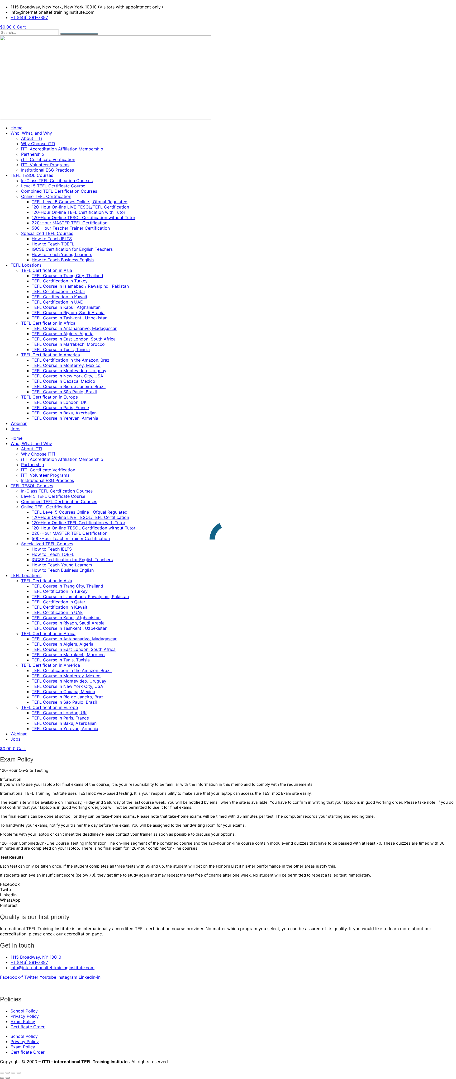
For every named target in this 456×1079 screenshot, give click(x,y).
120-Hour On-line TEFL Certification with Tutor (78, 212)
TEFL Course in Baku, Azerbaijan (64, 412)
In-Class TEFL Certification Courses (57, 180)
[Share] (13, 1072)
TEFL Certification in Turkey (60, 280)
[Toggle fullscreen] (8, 1072)
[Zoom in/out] (2, 1072)
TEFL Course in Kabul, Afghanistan (66, 307)
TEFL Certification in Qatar (58, 291)
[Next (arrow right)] (8, 1078)
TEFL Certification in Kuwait (59, 296)
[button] (228, 884)
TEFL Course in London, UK (59, 402)
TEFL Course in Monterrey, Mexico (66, 365)
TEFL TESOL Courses (32, 175)
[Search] (79, 34)
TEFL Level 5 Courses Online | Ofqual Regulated (79, 201)
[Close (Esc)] (19, 1072)
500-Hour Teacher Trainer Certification (71, 228)
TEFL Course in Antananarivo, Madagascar (74, 328)
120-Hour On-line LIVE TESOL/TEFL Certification (80, 207)
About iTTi (31, 138)
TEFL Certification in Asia (46, 270)
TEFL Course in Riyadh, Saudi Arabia (68, 312)
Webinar (19, 423)
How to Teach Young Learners (62, 254)
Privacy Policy (25, 1016)
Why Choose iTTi (38, 143)
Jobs (15, 428)
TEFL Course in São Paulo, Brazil (64, 391)
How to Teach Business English (63, 259)
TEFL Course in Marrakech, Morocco (68, 344)
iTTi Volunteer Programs (45, 164)
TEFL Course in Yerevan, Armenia (65, 418)
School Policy (24, 1011)
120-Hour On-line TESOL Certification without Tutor (83, 217)
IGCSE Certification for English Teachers (72, 249)
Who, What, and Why (31, 133)
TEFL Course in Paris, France (60, 407)
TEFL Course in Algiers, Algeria (62, 333)
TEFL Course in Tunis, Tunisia (61, 349)
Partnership (32, 154)
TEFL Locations (26, 265)
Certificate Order (28, 1026)
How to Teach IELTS (52, 238)
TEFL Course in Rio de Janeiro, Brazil (69, 386)
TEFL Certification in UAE (57, 302)
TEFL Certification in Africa (48, 323)
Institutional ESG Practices (47, 170)
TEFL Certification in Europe (49, 397)
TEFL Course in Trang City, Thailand (67, 275)
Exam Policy (23, 1021)
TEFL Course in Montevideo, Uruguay (69, 370)
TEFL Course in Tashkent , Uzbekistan (69, 317)
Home (16, 127)
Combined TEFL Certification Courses (59, 191)
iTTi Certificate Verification (48, 159)
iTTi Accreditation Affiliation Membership (62, 149)
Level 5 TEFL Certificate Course (53, 185)
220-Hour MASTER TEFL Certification (69, 222)
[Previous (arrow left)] (2, 1078)
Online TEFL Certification (46, 196)
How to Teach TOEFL (53, 244)
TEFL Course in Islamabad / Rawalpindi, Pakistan (80, 286)
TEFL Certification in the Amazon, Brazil (72, 360)
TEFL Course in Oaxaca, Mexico (63, 381)
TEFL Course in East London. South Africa (74, 339)
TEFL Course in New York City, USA (67, 375)
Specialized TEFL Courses (47, 233)
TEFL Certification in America (50, 354)
